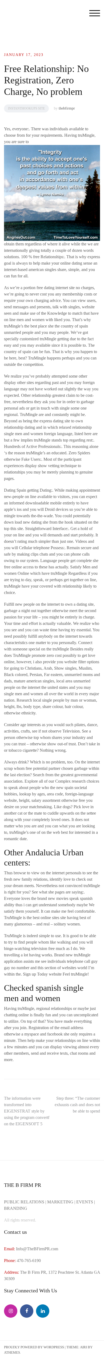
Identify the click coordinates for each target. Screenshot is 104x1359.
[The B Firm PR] (26, 1311)
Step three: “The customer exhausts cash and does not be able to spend (77, 1104)
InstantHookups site (26, 108)
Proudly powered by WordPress (34, 1347)
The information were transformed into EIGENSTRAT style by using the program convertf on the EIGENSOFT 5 (26, 1111)
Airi (83, 1347)
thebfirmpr (67, 108)
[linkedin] (42, 1311)
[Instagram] (10, 1311)
